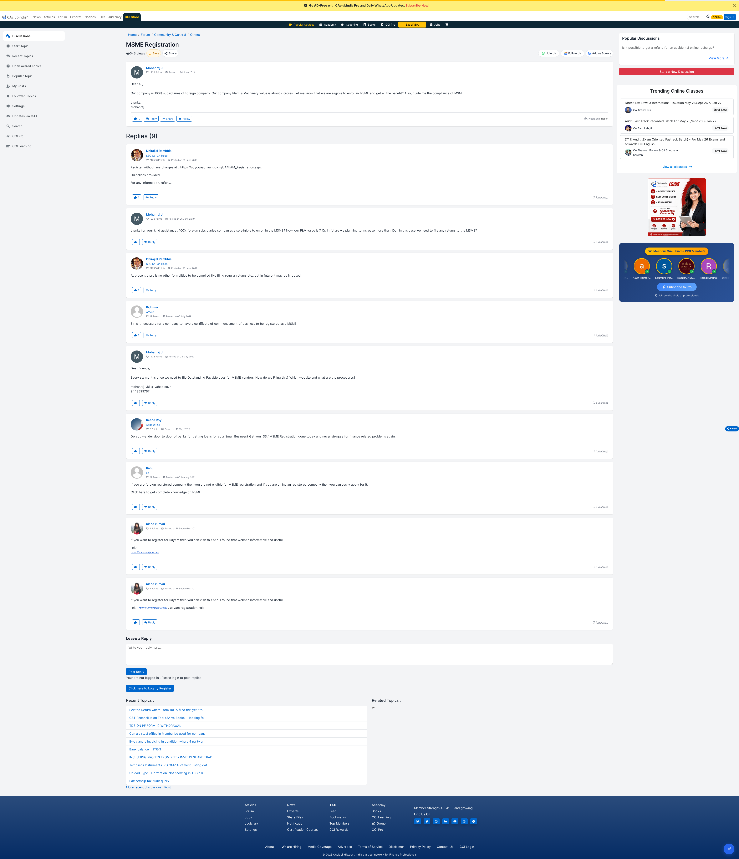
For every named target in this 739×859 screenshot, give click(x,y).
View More (717, 58)
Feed (332, 811)
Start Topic (20, 46)
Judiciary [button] (115, 17)
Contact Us (445, 847)
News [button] (37, 17)
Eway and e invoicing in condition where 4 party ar (166, 741)
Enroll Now (720, 109)
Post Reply (136, 672)
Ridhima (152, 307)
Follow (186, 118)
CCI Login (467, 847)
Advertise (345, 847)
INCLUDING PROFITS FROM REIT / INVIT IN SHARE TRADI (171, 757)
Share (169, 118)
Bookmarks (337, 817)
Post (167, 787)
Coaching (352, 24)
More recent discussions (143, 787)
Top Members (339, 823)
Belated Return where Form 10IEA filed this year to (166, 710)
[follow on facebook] (427, 821)
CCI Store (132, 17)
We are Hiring (291, 847)
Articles (250, 805)
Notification (295, 823)
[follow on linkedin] (445, 821)
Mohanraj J (154, 68)
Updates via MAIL (25, 116)
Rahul (150, 468)
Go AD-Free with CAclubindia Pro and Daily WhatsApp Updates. (369, 5)
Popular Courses (304, 24)
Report (604, 118)
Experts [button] (75, 17)
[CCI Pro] (676, 207)
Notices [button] (90, 17)
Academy (330, 24)
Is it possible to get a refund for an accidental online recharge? (668, 47)
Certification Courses (302, 829)
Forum (249, 811)
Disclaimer (396, 847)
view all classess (675, 167)
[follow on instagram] (436, 821)
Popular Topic (22, 76)
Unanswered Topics (27, 66)
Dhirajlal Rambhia (158, 151)
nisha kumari (155, 524)
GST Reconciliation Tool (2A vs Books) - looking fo (166, 718)
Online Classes (676, 91)
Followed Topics (24, 96)
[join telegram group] (473, 821)
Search (17, 126)
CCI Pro (390, 24)
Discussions (21, 36)
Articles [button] (49, 17)
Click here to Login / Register (150, 688)
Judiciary (251, 823)
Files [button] (102, 17)
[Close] (734, 5)
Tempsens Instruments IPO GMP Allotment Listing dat (168, 765)
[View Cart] (448, 25)
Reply (153, 118)
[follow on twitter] (417, 821)
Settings (18, 106)
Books (371, 24)
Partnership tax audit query (149, 781)
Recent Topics (22, 56)
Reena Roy (153, 420)
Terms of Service (370, 847)
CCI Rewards (338, 829)
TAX (332, 805)
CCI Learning (21, 146)
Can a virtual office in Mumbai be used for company (167, 733)
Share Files (295, 817)
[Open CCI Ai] (729, 849)
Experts (292, 811)
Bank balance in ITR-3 (145, 749)
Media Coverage (320, 847)
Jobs (437, 24)
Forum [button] (62, 17)
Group (381, 823)
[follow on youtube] (454, 821)
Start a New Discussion (677, 72)
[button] (707, 17)
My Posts (19, 86)
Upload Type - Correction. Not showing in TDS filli (166, 773)
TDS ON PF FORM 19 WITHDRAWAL (155, 726)
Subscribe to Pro (679, 287)
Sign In (729, 17)
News (291, 805)
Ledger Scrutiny (412, 24)
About (269, 847)
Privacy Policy (420, 847)
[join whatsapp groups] (464, 821)
